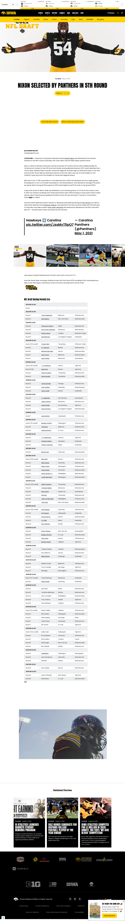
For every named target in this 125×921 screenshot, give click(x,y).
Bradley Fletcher (46, 535)
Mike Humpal (45, 556)
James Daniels (46, 384)
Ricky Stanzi (45, 492)
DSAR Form (81, 906)
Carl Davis (44, 427)
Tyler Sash (44, 502)
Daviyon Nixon (69, 158)
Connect (62, 13)
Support (54, 13)
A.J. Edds (44, 520)
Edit (25, 682)
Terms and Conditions (63, 906)
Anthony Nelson (46, 373)
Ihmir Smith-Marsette (55, 207)
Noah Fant (44, 369)
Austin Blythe (45, 416)
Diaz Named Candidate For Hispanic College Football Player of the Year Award (62, 829)
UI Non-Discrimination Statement (56, 912)
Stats (73, 19)
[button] (17, 4)
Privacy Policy (23, 906)
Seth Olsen (44, 538)
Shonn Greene (46, 531)
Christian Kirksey (46, 441)
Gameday (64, 19)
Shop (82, 13)
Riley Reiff (44, 459)
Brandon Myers (46, 542)
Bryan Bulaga (45, 510)
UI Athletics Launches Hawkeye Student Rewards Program (27, 827)
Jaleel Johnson (46, 402)
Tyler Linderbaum (46, 315)
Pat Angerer (45, 513)
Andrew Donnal (46, 430)
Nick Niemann (45, 337)
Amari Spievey (45, 517)
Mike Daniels (45, 463)
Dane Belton (45, 319)
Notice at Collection (32, 912)
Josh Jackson (45, 387)
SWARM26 (90, 19)
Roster (46, 19)
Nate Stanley (45, 358)
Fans (68, 13)
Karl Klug (44, 495)
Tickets (47, 13)
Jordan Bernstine (46, 477)
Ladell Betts (45, 653)
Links (32, 8)
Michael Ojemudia (47, 351)
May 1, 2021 (84, 233)
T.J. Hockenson (46, 366)
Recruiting (100, 19)
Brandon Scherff (46, 423)
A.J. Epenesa (45, 348)
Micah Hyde (45, 452)
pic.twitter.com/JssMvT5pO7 (50, 224)
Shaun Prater (45, 470)
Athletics (75, 13)
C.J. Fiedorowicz (46, 438)
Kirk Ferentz (86, 203)
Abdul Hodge (45, 581)
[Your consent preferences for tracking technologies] (3, 918)
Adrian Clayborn (46, 484)
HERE (30, 197)
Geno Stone (45, 355)
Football (58, 79)
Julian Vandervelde (47, 499)
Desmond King (46, 409)
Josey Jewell (45, 391)
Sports (40, 13)
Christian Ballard (46, 488)
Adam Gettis (45, 466)
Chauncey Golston (49, 205)
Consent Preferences (42, 906)
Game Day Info (110, 916)
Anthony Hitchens (47, 445)
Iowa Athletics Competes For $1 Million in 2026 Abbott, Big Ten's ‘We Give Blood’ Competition (95, 829)
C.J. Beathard (45, 398)
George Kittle (45, 405)
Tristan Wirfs (45, 344)
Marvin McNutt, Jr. (47, 474)
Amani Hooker (45, 376)
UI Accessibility (79, 912)
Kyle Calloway (45, 524)
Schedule (36, 19)
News (81, 19)
